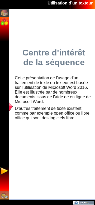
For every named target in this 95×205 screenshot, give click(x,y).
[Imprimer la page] (4, 195)
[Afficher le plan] (11, 105)
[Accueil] (4, 13)
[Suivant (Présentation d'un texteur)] (4, 171)
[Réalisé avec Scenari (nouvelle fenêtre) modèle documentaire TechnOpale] (83, 202)
